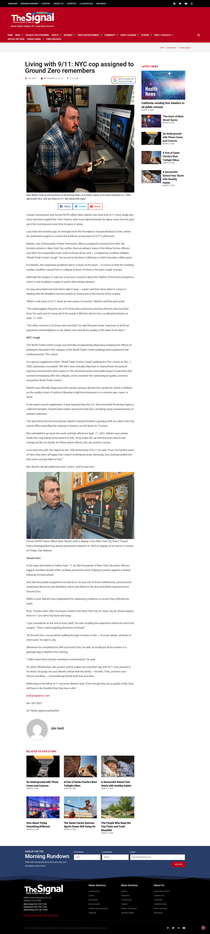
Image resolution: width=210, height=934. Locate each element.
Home (10, 35)
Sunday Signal (34, 39)
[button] (199, 35)
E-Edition (46, 3)
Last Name (107, 852)
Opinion (145, 35)
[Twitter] (180, 3)
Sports (55, 35)
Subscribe (12, 3)
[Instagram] (191, 3)
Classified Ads (86, 3)
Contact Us (58, 3)
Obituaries (101, 3)
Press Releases (53, 39)
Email (132, 852)
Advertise (71, 3)
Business (68, 35)
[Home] (156, 47)
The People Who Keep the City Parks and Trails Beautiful (116, 826)
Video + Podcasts (162, 35)
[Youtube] (186, 3)
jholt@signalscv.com (38, 695)
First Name (79, 852)
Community (109, 35)
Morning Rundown (29, 3)
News (17, 35)
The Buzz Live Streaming (37, 35)
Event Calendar (128, 35)
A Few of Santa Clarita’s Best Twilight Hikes (171, 156)
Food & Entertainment (88, 35)
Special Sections (16, 39)
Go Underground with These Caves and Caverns (173, 137)
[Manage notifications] (203, 927)
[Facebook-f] (168, 928)
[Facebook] (174, 3)
